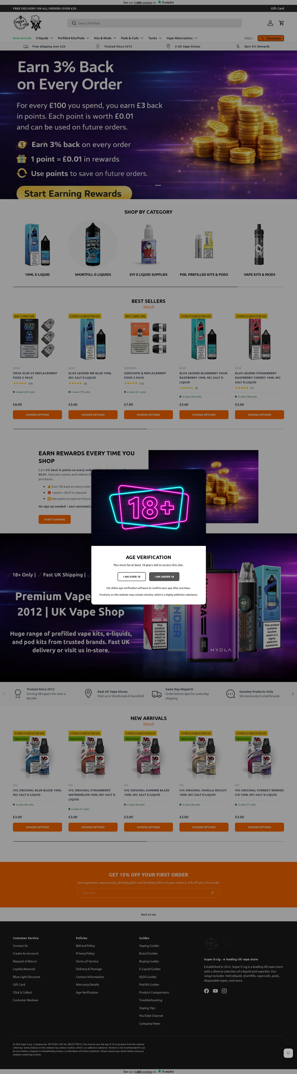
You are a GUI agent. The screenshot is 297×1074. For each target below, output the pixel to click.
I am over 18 (131, 576)
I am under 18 (164, 576)
